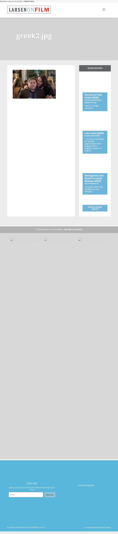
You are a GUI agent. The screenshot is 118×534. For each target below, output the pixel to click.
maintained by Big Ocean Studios (97, 527)
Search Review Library (95, 208)
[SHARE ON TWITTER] (15, 68)
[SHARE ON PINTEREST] (25, 68)
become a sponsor (73, 229)
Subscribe (50, 494)
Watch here (29, 1)
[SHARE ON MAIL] (29, 68)
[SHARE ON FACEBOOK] (20, 68)
